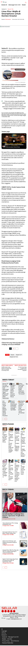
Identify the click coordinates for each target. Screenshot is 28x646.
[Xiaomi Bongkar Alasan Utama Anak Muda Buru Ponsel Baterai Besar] (17, 384)
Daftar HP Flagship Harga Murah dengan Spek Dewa (4, 437)
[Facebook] (3, 22)
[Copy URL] (13, 22)
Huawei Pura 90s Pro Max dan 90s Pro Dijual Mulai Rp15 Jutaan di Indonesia (10, 551)
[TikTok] (8, 611)
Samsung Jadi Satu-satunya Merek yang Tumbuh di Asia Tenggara (4, 470)
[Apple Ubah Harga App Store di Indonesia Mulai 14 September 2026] (23, 561)
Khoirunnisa (8, 19)
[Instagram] (5, 611)
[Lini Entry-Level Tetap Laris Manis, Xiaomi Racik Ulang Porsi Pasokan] (9, 401)
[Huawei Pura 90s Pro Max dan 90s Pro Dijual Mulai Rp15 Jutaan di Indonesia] (23, 552)
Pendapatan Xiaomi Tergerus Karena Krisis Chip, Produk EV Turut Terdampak (21, 407)
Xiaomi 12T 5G (14, 356)
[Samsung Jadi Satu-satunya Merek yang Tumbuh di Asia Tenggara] (4, 461)
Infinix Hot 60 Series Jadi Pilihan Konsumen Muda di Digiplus (9, 542)
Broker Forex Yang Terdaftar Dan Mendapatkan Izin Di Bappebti (22, 368)
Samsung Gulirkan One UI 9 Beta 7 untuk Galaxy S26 (9, 532)
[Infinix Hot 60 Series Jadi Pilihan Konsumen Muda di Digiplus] (23, 543)
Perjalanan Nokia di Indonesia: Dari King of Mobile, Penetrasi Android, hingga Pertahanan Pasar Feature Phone (23, 444)
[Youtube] (14, 611)
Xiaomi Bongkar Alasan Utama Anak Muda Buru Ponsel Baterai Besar (13, 390)
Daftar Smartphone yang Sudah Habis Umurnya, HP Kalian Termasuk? (21, 389)
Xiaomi (12, 354)
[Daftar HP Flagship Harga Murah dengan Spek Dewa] (4, 429)
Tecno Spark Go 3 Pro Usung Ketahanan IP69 (10, 523)
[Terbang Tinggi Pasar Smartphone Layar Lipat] (23, 461)
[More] (17, 22)
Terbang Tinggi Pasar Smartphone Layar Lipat (23, 469)
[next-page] (6, 419)
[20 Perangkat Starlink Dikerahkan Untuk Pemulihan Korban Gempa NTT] (11, 461)
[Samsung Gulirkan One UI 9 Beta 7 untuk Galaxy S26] (23, 534)
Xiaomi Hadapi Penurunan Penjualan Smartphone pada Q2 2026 (13, 405)
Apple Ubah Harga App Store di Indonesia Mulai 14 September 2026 (10, 560)
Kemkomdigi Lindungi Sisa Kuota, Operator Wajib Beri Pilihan (13, 515)
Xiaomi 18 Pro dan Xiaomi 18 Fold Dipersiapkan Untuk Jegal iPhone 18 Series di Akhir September (5, 391)
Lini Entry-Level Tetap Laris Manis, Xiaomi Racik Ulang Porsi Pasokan (5, 408)
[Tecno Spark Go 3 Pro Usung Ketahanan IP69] (23, 525)
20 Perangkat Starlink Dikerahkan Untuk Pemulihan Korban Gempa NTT (11, 472)
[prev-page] (3, 419)
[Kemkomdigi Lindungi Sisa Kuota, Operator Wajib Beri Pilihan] (14, 502)
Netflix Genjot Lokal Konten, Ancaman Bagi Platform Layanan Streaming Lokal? (6, 368)
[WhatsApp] (10, 22)
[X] (6, 22)
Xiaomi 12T (19, 354)
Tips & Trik (10, 9)
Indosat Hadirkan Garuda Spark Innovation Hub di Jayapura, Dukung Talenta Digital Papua (17, 441)
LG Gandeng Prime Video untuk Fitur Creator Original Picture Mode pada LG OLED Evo (17, 472)
